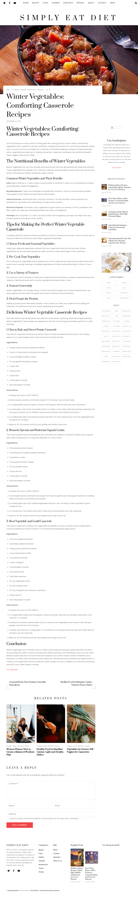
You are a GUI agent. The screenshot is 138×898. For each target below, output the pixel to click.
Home (26, 3)
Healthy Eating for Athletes (116, 336)
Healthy (106, 336)
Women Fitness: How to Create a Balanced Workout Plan (20, 752)
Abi (7, 90)
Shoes (106, 356)
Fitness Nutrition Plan (106, 331)
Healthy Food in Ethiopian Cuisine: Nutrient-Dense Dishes (76, 683)
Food (45, 3)
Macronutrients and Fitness (126, 336)
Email (58, 806)
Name (12, 806)
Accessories (106, 311)
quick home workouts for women (126, 346)
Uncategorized (124, 298)
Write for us (57, 861)
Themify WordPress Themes (50, 890)
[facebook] (9, 3)
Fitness (80, 3)
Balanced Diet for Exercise (126, 311)
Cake (116, 316)
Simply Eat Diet (13, 890)
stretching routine (126, 356)
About (91, 3)
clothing (126, 321)
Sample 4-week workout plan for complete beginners (126, 351)
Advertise (56, 857)
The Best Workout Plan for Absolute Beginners (106, 361)
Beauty (35, 3)
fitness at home (126, 326)
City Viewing (116, 321)
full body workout (126, 331)
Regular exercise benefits (106, 351)
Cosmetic (106, 326)
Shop (112, 3)
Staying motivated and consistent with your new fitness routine (116, 356)
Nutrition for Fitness (116, 341)
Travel (40, 90)
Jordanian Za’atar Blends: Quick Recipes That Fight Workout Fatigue (118, 214)
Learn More (116, 168)
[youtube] (15, 3)
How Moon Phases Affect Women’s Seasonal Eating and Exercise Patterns (118, 200)
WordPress (35, 890)
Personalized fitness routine (106, 346)
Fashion (56, 3)
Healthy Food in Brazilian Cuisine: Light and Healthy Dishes (50, 752)
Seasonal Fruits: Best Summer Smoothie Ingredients (27, 683)
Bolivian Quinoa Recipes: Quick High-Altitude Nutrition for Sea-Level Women (119, 187)
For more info (12, 669)
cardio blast (106, 321)
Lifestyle (68, 3)
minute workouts (106, 341)
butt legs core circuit (106, 316)
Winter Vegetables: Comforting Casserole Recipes (40, 105)
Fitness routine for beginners (116, 331)
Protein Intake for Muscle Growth (116, 346)
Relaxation (116, 351)
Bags (116, 311)
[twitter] (4, 3)
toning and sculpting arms (116, 361)
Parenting (127, 341)
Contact (102, 3)
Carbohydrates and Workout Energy (126, 316)
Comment (14, 783)
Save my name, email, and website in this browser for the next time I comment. (44, 818)
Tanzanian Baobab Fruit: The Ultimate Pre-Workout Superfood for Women (119, 240)
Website (12, 814)
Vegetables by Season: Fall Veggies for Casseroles (80, 750)
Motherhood (124, 293)
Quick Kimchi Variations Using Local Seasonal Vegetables (117, 227)
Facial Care (116, 326)
